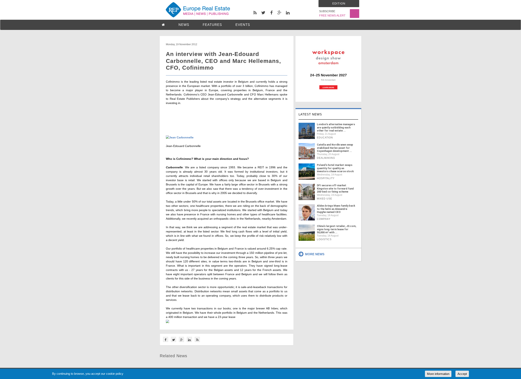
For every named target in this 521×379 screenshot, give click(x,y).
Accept (462, 374)
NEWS (183, 24)
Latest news (310, 114)
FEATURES (212, 24)
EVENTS (242, 24)
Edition (338, 3)
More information (438, 374)
